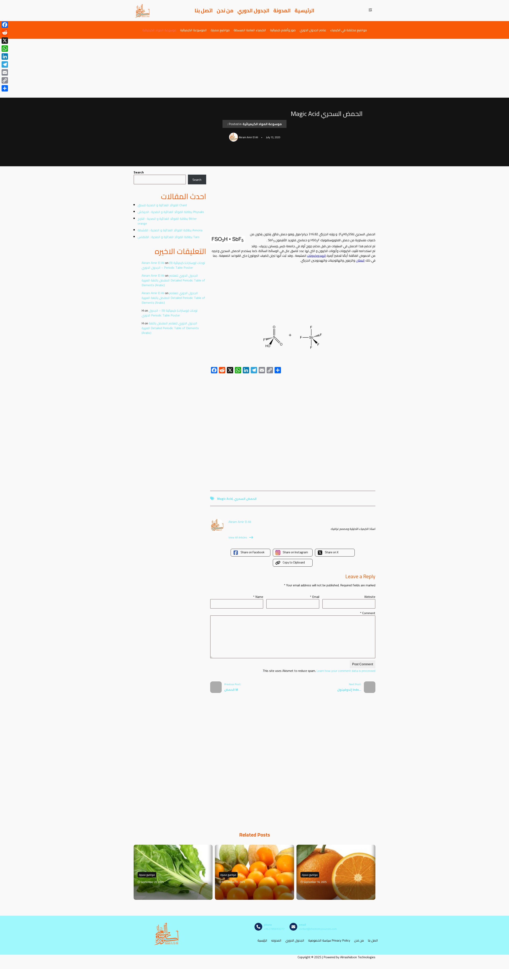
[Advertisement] (254, 68)
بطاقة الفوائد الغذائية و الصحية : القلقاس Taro (168, 237)
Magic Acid (225, 499)
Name (258, 596)
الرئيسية (304, 10)
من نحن (225, 10)
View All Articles (237, 537)
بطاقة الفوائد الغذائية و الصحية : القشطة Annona (170, 230)
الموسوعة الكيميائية (193, 29)
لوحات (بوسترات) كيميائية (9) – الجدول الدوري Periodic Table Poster (173, 265)
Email (314, 596)
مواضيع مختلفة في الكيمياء (348, 29)
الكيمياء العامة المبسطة (250, 29)
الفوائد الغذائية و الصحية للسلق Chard (162, 205)
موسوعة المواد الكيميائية (159, 29)
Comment (367, 613)
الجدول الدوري (253, 10)
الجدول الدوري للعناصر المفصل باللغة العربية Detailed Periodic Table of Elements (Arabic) (173, 280)
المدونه (276, 940)
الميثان (360, 260)
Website (369, 596)
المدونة (282, 10)
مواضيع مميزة (220, 29)
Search (139, 172)
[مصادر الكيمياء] (143, 10)
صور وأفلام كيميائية (283, 29)
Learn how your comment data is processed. (318, 671)
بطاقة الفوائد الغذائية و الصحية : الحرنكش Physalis (171, 212)
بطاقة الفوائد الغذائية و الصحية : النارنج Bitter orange (167, 221)
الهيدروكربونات (316, 256)
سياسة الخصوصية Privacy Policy (329, 940)
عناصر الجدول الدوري (313, 29)
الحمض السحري (245, 499)
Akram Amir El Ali (153, 263)
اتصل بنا (204, 10)
